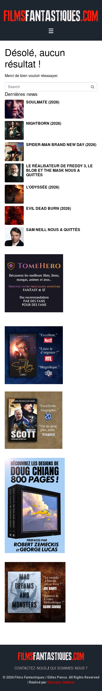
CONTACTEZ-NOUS (30, 668)
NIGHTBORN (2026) (43, 123)
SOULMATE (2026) (42, 102)
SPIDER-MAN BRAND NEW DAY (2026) (61, 144)
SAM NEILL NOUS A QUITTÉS (53, 229)
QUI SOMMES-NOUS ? (69, 668)
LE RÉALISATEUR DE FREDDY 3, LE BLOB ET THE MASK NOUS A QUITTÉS (59, 170)
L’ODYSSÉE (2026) (42, 187)
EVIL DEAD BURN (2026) (48, 208)
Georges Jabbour (61, 682)
